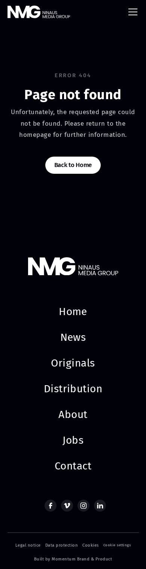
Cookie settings (117, 545)
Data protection (61, 545)
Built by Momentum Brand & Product (73, 559)
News (73, 337)
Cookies (90, 545)
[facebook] (51, 506)
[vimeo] (67, 506)
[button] (131, 12)
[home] (38, 12)
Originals (73, 363)
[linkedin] (100, 506)
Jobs (73, 440)
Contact (73, 466)
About (72, 414)
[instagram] (83, 506)
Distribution (73, 389)
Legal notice (28, 545)
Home (73, 311)
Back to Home (73, 165)
